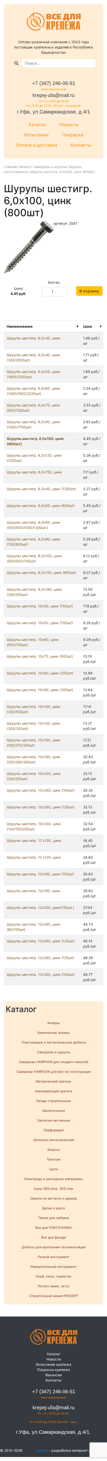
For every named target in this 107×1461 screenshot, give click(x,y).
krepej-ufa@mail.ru (54, 95)
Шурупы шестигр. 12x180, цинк (33, 891)
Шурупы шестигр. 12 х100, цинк (34, 840)
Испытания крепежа (53, 1364)
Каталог (37, 124)
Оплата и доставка (36, 145)
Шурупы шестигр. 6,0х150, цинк (34, 472)
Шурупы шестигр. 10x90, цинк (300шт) (40, 690)
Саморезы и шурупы (49, 167)
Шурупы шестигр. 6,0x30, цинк (33, 338)
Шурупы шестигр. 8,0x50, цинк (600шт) (41, 505)
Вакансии (54, 1375)
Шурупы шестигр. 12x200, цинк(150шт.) (40, 907)
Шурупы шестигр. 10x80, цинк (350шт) (40, 673)
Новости (68, 124)
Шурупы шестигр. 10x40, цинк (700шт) (40, 606)
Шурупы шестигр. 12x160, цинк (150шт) (40, 874)
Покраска (72, 134)
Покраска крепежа (53, 1370)
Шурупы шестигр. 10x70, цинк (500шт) (40, 656)
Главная (10, 167)
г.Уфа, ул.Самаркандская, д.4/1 (53, 111)
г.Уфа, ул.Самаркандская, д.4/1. (53, 1432)
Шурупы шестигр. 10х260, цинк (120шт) (40, 807)
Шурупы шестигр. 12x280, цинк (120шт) (40, 958)
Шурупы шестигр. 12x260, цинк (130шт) (40, 941)
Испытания (36, 134)
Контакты (80, 145)
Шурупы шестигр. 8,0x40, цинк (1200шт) (41, 489)
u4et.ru (42, 1450)
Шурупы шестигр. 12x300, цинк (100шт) (41, 974)
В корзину (89, 290)
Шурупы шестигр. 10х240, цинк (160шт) (41, 790)
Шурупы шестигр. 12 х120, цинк (34, 857)
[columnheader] (42, 326)
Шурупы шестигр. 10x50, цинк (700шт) (40, 623)
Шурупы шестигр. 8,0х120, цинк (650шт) (41, 572)
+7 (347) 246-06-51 (53, 83)
